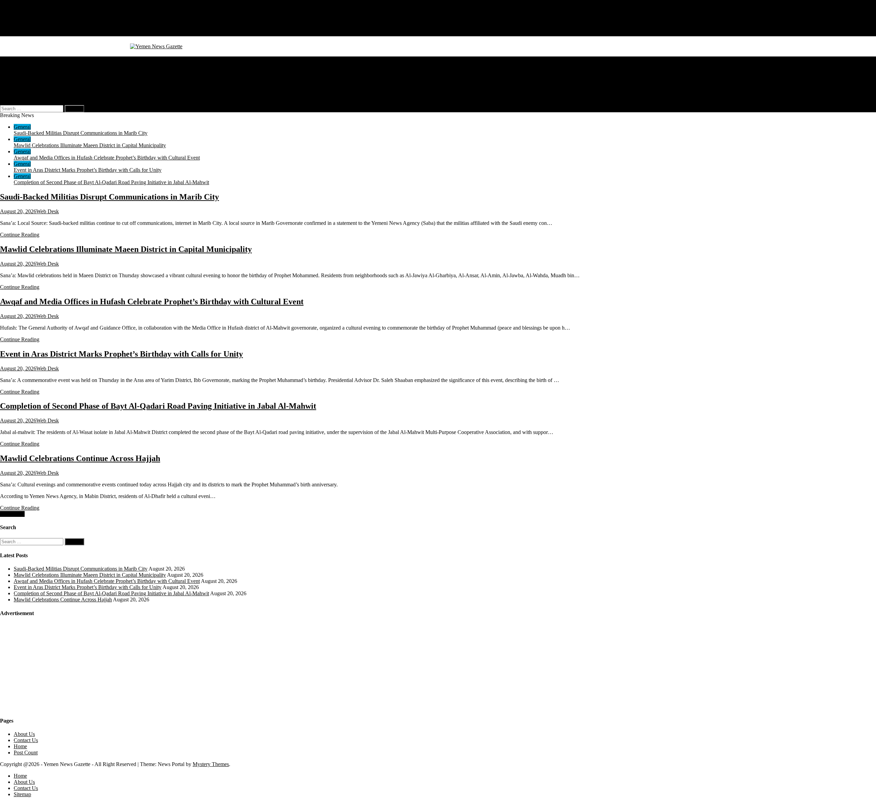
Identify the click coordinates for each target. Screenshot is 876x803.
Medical (22, 72)
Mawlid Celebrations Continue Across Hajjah (80, 458)
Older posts (12, 514)
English (35, 90)
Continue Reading (19, 235)
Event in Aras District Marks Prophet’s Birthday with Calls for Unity (88, 170)
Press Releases (29, 84)
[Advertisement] (51, 666)
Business (23, 65)
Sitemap (22, 33)
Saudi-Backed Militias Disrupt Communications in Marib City (80, 133)
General (22, 59)
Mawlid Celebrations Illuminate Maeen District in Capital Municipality (90, 145)
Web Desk (47, 211)
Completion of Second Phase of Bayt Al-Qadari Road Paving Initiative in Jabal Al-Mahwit (111, 182)
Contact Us (26, 27)
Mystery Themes (211, 764)
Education (25, 78)
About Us (24, 21)
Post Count (26, 752)
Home (20, 14)
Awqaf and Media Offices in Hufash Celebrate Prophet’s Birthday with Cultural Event (107, 158)
